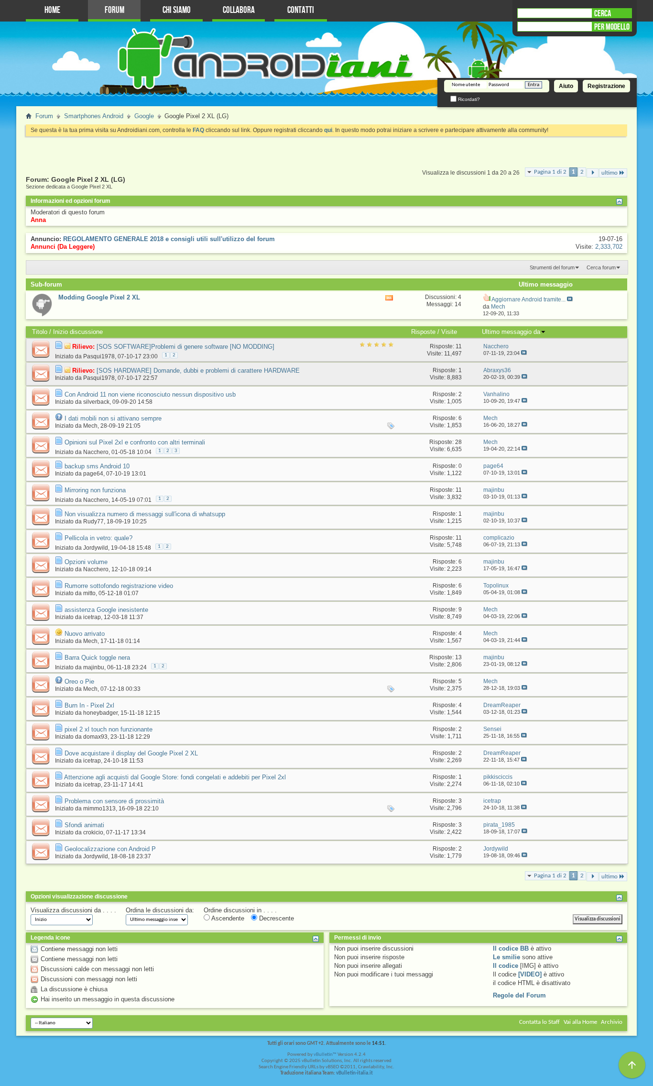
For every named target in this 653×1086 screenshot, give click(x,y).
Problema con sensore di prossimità (114, 801)
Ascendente (227, 918)
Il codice (505, 965)
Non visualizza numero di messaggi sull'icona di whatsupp (145, 514)
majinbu (93, 667)
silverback (96, 402)
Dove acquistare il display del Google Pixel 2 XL (131, 753)
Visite (449, 331)
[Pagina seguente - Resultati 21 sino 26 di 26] (593, 172)
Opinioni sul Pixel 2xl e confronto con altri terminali (135, 442)
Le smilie (506, 957)
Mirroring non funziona (95, 490)
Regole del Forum (519, 995)
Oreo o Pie (79, 681)
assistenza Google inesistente (106, 609)
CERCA (602, 13)
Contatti (300, 10)
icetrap (92, 617)
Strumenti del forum (552, 267)
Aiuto (566, 86)
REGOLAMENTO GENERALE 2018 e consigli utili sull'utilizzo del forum (169, 239)
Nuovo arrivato (85, 633)
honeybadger (100, 712)
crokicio (93, 832)
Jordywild (95, 547)
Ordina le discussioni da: (160, 910)
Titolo (39, 331)
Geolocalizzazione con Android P (110, 849)
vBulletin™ (325, 1054)
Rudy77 (93, 521)
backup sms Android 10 (97, 466)
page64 (93, 473)
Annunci (43, 246)
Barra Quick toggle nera (97, 657)
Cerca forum (601, 267)
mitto (89, 593)
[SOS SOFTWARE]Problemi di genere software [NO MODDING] (185, 346)
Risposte (423, 331)
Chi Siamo (177, 10)
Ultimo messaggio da (511, 331)
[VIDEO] (530, 974)
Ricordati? (468, 99)
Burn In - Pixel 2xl (89, 705)
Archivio (611, 1022)
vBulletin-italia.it (354, 1073)
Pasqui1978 (99, 356)
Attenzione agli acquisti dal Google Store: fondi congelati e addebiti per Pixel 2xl (175, 777)
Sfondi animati (84, 825)
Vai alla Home (580, 1022)
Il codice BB (511, 948)
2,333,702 (608, 246)
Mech (90, 425)
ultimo (609, 173)
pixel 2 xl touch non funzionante (108, 729)
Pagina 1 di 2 (550, 172)
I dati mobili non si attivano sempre (113, 418)
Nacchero (96, 452)
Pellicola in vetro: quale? (98, 538)
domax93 (95, 736)
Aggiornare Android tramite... (528, 299)
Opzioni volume (86, 561)
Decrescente (275, 918)
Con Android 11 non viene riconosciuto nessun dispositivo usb (150, 394)
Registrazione (606, 86)
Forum (114, 10)
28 (458, 442)
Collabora (239, 10)
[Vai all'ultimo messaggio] (524, 353)
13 (458, 657)
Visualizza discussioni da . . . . (73, 910)
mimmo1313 (99, 808)
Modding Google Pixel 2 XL (99, 297)
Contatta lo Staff (539, 1022)
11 (459, 346)
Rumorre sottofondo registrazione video (119, 585)
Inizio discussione (78, 331)
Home (52, 10)
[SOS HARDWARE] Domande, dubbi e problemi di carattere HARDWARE (198, 370)
